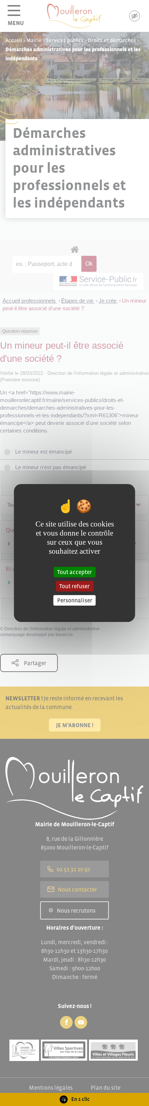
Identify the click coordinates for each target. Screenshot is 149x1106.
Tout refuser (74, 586)
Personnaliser (74, 600)
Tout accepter (74, 571)
